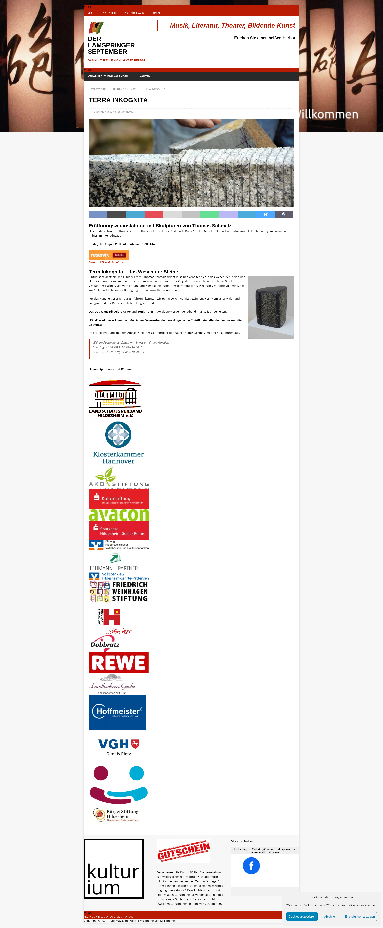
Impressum (99, 916)
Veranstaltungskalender (108, 76)
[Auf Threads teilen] (284, 214)
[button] (88, 7)
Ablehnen (330, 916)
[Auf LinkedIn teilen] (135, 214)
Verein (91, 12)
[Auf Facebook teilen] (98, 214)
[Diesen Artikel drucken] (191, 214)
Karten (144, 76)
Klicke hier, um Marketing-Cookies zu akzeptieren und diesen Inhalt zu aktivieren (265, 851)
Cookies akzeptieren (302, 916)
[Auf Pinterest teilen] (154, 214)
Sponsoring (110, 12)
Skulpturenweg (134, 12)
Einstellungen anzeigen (360, 916)
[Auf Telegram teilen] (247, 214)
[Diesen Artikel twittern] (116, 214)
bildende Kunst (103, 111)
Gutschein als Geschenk (180, 865)
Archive (88, 916)
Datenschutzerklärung (119, 916)
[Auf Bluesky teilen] (265, 214)
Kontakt (157, 12)
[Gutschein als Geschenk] (183, 861)
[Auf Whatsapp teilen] (209, 214)
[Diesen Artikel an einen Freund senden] (172, 214)
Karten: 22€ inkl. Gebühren (106, 262)
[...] (159, 908)
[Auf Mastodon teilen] (228, 214)
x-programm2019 (123, 111)
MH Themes (168, 921)
